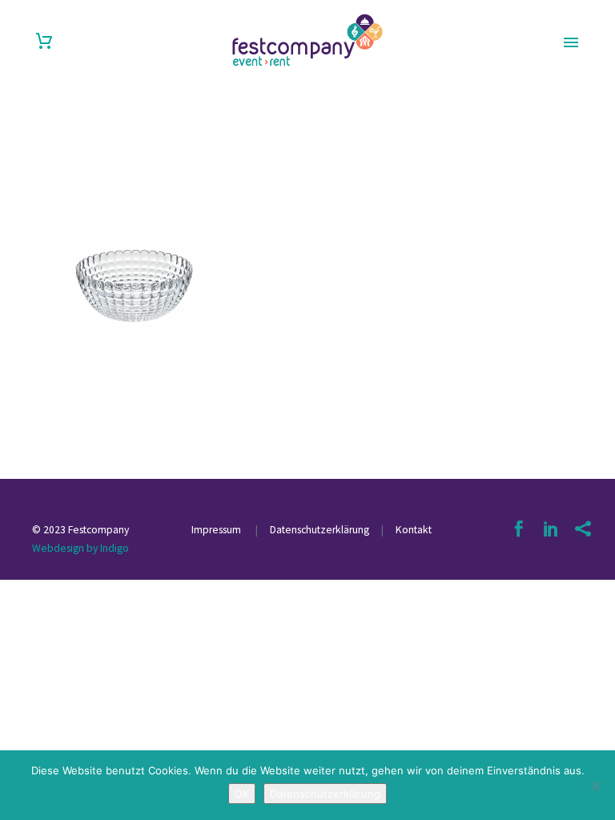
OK (242, 793)
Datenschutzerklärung (318, 530)
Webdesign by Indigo (80, 548)
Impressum (217, 530)
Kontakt (414, 530)
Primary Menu (571, 42)
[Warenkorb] (44, 41)
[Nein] (595, 786)
